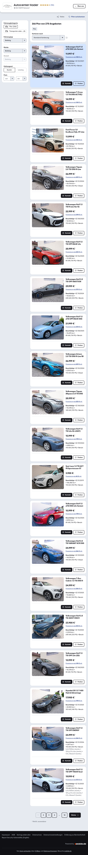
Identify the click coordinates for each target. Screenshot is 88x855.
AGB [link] (13, 835)
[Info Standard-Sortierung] (67, 38)
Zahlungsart (8, 66)
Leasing (21, 70)
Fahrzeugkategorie (11, 23)
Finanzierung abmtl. (74, 57)
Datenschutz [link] (37, 835)
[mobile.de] (80, 843)
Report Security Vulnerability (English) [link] (15, 838)
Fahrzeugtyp (8, 37)
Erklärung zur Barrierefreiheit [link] (74, 835)
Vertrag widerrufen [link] (24, 835)
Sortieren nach (37, 34)
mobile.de (68, 851)
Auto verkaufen (25, 851)
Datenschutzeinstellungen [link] (53, 835)
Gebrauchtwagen (50, 851)
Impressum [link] (6, 835)
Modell (6, 56)
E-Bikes (37, 851)
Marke (6, 47)
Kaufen (9, 70)
